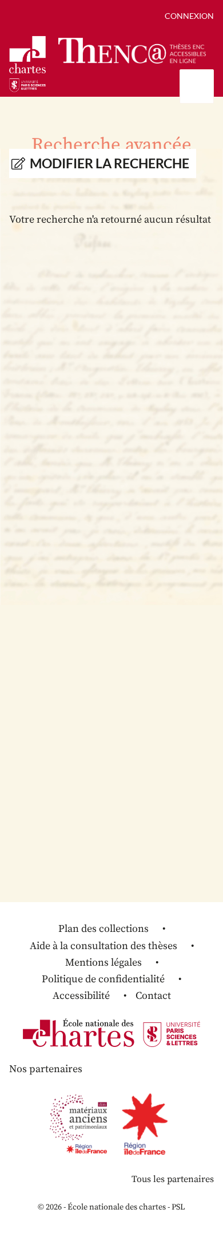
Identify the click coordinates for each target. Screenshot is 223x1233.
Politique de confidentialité (103, 979)
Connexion (189, 16)
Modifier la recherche (109, 163)
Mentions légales (103, 962)
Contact (153, 995)
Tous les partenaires (173, 1179)
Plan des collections (103, 928)
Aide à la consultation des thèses (103, 946)
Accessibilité (81, 995)
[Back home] (132, 51)
